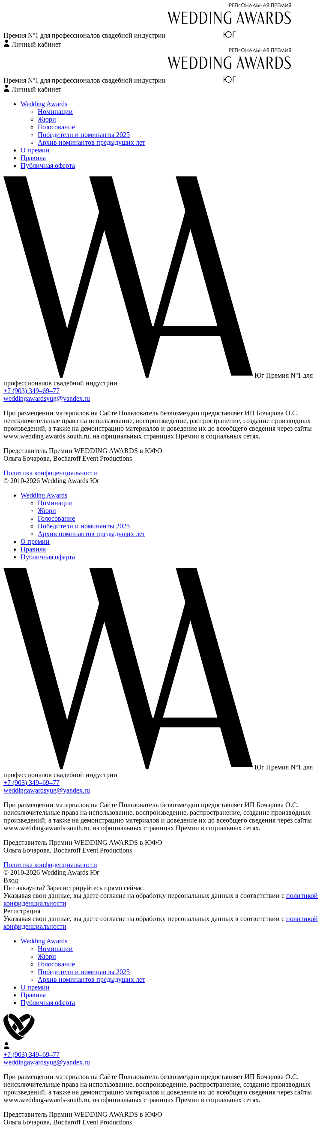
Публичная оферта (48, 165)
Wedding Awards (44, 103)
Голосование (56, 127)
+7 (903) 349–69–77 (31, 390)
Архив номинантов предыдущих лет (91, 142)
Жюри (47, 119)
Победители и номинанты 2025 (84, 134)
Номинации (55, 111)
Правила (33, 157)
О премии (35, 150)
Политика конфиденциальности (50, 473)
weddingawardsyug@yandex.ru (46, 398)
